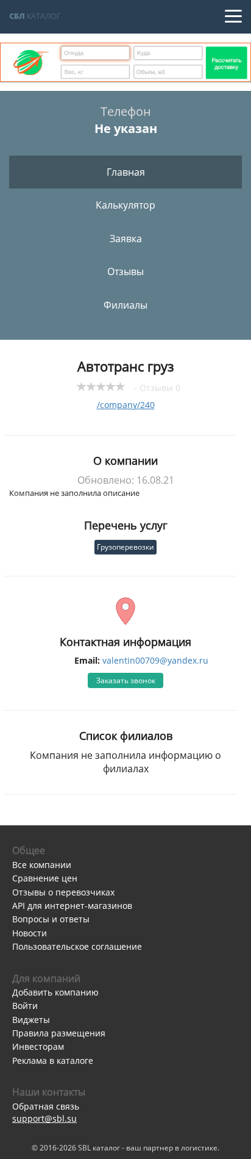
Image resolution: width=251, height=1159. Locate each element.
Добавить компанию (55, 992)
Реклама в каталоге (52, 1060)
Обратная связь (45, 1106)
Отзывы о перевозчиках (63, 892)
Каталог (35, 15)
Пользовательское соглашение (77, 946)
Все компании (41, 864)
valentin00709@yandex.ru (155, 660)
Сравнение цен (44, 878)
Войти (25, 1005)
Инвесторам (38, 1046)
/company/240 (126, 405)
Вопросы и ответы (51, 919)
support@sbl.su (44, 1118)
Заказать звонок (125, 680)
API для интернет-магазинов (72, 905)
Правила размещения (58, 1033)
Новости (29, 933)
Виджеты (31, 1019)
